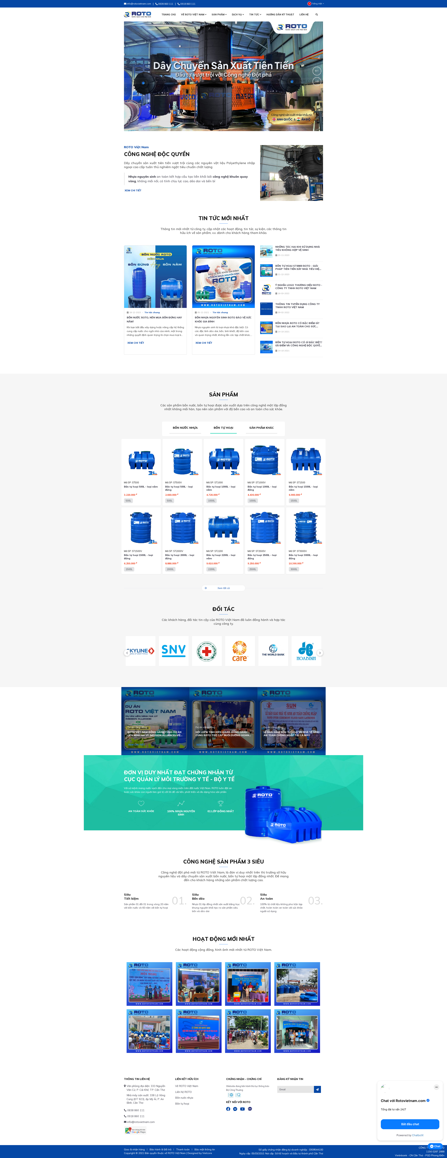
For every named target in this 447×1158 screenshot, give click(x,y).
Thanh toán (183, 1149)
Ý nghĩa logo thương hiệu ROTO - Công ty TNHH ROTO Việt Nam (298, 286)
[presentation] (127, 653)
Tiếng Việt (317, 3)
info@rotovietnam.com (141, 1122)
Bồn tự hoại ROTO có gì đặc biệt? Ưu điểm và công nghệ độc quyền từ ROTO (298, 344)
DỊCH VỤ (237, 14)
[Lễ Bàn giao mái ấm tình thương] (248, 984)
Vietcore (207, 1153)
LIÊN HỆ (304, 14)
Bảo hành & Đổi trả (160, 1149)
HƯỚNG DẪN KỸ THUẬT (280, 14)
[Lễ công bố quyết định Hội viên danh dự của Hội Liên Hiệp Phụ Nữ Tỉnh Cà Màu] (199, 1031)
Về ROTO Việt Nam (186, 1086)
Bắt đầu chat (410, 1124)
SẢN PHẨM (218, 14)
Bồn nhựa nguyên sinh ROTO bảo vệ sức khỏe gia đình (223, 319)
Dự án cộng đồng (137, 727)
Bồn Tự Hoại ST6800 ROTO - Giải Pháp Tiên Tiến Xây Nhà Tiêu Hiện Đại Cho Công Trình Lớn (298, 267)
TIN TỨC (254, 14)
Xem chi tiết (132, 190)
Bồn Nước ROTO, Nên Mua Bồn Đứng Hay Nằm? (154, 319)
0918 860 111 (135, 1116)
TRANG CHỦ (169, 14)
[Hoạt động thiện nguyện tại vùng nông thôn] (149, 1031)
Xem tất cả (224, 588)
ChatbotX (418, 1135)
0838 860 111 (135, 1110)
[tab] (185, 429)
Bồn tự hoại (182, 1103)
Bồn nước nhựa (184, 1097)
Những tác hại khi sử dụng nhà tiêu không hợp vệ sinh (297, 248)
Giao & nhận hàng (134, 1149)
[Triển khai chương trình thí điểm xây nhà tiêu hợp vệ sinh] (199, 984)
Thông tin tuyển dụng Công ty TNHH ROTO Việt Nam (297, 306)
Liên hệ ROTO (183, 1092)
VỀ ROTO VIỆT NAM (193, 14)
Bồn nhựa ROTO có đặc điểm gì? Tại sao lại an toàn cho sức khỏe (297, 325)
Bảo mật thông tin (205, 1149)
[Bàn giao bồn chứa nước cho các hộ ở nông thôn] (248, 1031)
